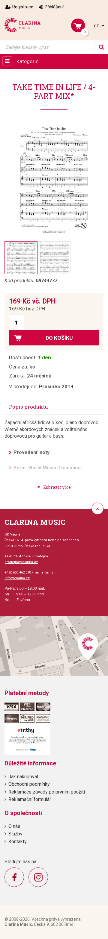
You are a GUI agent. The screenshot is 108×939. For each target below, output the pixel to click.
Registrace (22, 7)
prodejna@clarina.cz (21, 562)
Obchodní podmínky (29, 784)
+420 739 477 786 (17, 556)
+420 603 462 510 (17, 572)
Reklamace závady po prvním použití (46, 792)
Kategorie (27, 61)
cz (97, 25)
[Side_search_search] (101, 47)
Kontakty (17, 841)
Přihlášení (54, 7)
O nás (14, 826)
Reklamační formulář (29, 799)
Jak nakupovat (23, 776)
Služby (15, 834)
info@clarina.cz (17, 578)
